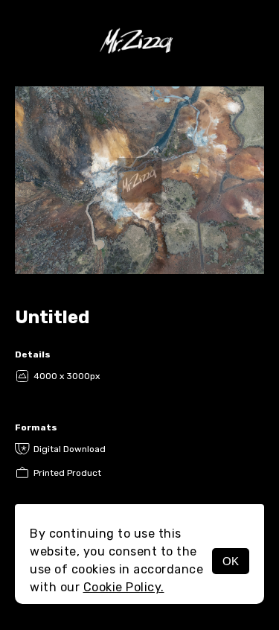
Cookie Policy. (123, 587)
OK (230, 561)
